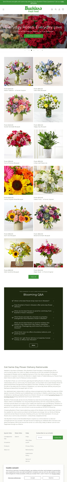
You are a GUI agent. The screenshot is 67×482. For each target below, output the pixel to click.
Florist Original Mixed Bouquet (13, 199)
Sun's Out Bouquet (10, 235)
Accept (33, 478)
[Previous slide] (25, 50)
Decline (51, 478)
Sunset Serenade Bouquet (12, 127)
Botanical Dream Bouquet (42, 235)
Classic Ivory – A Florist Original (44, 199)
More (33, 345)
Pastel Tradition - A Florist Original (15, 90)
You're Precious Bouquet (11, 163)
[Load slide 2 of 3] (31, 50)
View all (33, 277)
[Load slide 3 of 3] (34, 50)
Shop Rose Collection (33, 36)
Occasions (7, 442)
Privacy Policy (56, 473)
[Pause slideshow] (42, 50)
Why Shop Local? (29, 441)
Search (17, 436)
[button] (3, 9)
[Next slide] (38, 50)
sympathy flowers (54, 395)
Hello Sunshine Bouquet (11, 272)
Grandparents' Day (8, 437)
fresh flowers (47, 405)
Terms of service (28, 460)
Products (6, 446)
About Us (6, 449)
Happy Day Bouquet (40, 127)
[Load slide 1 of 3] (29, 50)
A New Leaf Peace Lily (40, 163)
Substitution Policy (29, 454)
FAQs (27, 436)
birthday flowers (9, 397)
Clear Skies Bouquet (40, 90)
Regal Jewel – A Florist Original (43, 272)
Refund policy (29, 449)
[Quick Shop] (51, 9)
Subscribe (57, 437)
